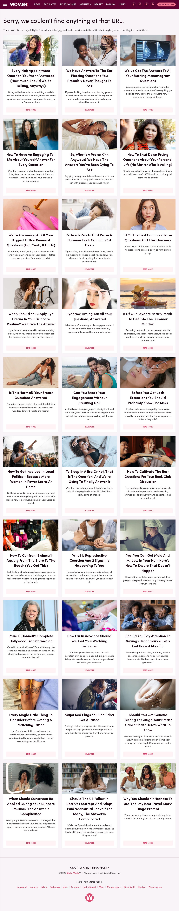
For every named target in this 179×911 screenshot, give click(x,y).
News (37, 4)
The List (142, 887)
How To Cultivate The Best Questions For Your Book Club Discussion (147, 476)
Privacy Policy (100, 867)
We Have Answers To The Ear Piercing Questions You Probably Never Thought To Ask (89, 78)
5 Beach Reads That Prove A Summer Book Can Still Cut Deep (89, 240)
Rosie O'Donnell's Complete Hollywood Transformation (31, 638)
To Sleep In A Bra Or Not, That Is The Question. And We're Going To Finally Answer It (89, 476)
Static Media (73, 873)
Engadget (22, 887)
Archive (84, 867)
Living (122, 4)
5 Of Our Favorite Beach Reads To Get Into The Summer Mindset (148, 319)
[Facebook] (134, 5)
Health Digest (89, 887)
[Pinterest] (140, 5)
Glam (65, 887)
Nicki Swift (129, 887)
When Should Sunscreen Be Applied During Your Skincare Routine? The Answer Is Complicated (31, 806)
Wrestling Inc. (155, 887)
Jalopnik (34, 887)
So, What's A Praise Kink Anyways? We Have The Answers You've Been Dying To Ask (89, 162)
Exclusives (50, 4)
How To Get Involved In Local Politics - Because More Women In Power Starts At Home (31, 479)
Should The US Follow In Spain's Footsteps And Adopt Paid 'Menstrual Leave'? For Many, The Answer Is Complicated (89, 809)
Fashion (110, 4)
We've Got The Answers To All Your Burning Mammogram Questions (148, 75)
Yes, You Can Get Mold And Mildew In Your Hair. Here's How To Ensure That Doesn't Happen (147, 563)
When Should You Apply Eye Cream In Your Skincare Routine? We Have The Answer (31, 319)
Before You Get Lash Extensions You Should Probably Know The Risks (148, 398)
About (73, 867)
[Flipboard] (146, 5)
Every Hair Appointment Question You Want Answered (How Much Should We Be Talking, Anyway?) (31, 78)
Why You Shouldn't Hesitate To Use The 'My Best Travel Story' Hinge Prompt (147, 804)
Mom (101, 887)
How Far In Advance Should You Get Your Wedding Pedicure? (89, 641)
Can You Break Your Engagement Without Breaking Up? (89, 398)
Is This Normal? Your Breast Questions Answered (31, 395)
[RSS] (153, 5)
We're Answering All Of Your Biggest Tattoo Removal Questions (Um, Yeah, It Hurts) (31, 240)
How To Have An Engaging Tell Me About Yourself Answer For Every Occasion (30, 159)
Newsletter (168, 4)
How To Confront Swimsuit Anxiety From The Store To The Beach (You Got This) (31, 560)
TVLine (44, 887)
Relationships (68, 4)
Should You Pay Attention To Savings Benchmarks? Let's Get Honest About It (147, 641)
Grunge (75, 887)
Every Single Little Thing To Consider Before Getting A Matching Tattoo (31, 720)
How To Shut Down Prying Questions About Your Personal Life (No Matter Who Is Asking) (148, 159)
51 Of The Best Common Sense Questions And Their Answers (148, 237)
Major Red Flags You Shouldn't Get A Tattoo (89, 717)
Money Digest (114, 887)
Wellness (85, 4)
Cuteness (55, 887)
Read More (31, 110)
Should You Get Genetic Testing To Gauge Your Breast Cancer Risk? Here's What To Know (148, 722)
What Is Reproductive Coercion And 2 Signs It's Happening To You (89, 560)
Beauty (98, 4)
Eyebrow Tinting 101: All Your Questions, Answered (89, 316)
